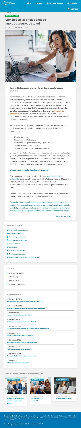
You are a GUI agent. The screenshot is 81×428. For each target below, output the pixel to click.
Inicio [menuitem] (29, 3)
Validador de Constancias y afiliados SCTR (24, 257)
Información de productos (18, 230)
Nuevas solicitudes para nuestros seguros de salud (15, 401)
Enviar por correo (62, 217)
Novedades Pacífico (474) (16, 273)
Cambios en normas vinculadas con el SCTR (21, 322)
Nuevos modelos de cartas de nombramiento (22, 342)
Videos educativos (15, 233)
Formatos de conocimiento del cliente (19, 315)
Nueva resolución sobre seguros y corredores (22, 356)
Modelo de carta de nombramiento (18, 349)
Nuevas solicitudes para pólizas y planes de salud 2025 (25, 301)
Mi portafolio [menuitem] (72, 3)
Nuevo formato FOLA (63, 399)
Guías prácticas (14, 244)
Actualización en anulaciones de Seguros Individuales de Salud (28, 329)
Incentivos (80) (13, 277)
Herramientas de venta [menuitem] (55, 3)
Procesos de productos (17, 251)
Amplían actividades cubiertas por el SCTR (21, 335)
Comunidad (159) (13, 281)
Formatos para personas (18, 237)
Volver (9, 12)
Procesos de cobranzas (17, 254)
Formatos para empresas (18, 240)
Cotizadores (13, 247)
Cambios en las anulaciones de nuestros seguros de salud (26, 308)
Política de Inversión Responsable (18, 363)
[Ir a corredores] (7, 3)
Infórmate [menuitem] (38, 3)
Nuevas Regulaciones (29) (16, 284)
